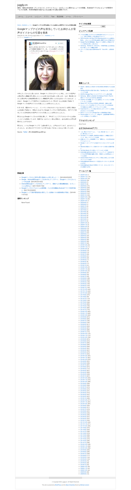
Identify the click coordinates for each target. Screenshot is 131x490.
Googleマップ (28, 37)
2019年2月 (83, 263)
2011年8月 (83, 429)
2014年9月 (83, 361)
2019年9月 (83, 250)
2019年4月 (83, 259)
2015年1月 (83, 354)
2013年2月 (83, 396)
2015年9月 (83, 339)
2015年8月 (83, 341)
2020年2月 (83, 241)
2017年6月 (83, 300)
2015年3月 (83, 350)
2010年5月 (83, 457)
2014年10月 (83, 359)
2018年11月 (83, 269)
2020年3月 (83, 239)
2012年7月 (83, 409)
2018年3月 (83, 283)
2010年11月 (83, 446)
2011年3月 (83, 439)
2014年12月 (83, 355)
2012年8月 (83, 407)
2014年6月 (83, 367)
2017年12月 (83, 289)
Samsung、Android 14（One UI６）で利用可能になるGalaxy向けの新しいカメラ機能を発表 (97, 46)
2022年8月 (83, 204)
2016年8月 (83, 319)
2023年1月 (83, 195)
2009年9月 (83, 472)
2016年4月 (83, 326)
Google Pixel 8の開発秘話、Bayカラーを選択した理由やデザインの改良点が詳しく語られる (97, 43)
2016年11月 (83, 313)
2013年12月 (83, 378)
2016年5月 (83, 324)
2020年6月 (83, 234)
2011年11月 (83, 424)
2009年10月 (83, 470)
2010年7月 (83, 453)
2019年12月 (83, 245)
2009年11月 (83, 468)
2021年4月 (83, 215)
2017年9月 (83, 295)
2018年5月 (83, 280)
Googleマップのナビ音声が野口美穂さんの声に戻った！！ (40, 177)
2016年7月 (83, 320)
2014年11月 (83, 357)
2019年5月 (83, 258)
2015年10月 (83, 337)
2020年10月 (83, 226)
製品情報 (60, 16)
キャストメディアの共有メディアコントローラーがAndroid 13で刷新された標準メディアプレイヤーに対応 (96, 106)
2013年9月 (83, 383)
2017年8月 (83, 296)
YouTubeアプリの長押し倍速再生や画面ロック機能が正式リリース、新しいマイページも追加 (97, 136)
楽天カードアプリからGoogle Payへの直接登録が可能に (96, 112)
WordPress (58, 485)
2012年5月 (83, 413)
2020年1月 (83, 243)
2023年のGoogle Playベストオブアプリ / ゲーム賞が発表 (96, 94)
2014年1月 (83, 376)
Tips (52, 16)
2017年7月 (83, 298)
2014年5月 (83, 368)
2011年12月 (83, 422)
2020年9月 (83, 228)
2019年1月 (83, 265)
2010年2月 (83, 463)
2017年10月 (83, 293)
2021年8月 (83, 211)
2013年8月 (83, 385)
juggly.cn (22, 4)
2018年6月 (83, 278)
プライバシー (78, 16)
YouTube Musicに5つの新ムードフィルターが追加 (94, 150)
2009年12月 (83, 466)
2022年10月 (83, 200)
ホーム (20, 16)
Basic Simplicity (70, 485)
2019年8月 (83, 252)
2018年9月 (83, 272)
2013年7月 (83, 387)
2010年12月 (83, 444)
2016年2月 (83, 330)
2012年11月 (83, 402)
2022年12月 (83, 197)
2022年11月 (83, 199)
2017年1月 (83, 309)
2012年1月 (83, 420)
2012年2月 (83, 418)
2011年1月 (83, 442)
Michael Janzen (84, 485)
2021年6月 (83, 213)
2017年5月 (83, 302)
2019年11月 (83, 247)
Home (19, 25)
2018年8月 (83, 274)
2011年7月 (83, 431)
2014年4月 (83, 370)
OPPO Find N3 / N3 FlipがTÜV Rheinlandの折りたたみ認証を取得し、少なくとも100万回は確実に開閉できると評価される (97, 39)
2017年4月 (83, 304)
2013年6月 (83, 389)
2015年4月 (83, 348)
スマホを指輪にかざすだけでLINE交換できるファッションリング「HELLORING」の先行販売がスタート (97, 35)
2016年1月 (83, 331)
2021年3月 (83, 217)
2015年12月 (83, 333)
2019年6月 (83, 256)
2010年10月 (83, 448)
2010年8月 (83, 451)
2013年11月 (83, 379)
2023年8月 (83, 182)
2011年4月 (83, 437)
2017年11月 (83, 291)
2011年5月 (83, 435)
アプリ (46, 16)
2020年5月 (83, 235)
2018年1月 (83, 287)
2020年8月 (83, 230)
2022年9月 (83, 202)
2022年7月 (83, 206)
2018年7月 (83, 276)
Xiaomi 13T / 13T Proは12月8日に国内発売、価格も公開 (95, 103)
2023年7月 (83, 184)
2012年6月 (83, 411)
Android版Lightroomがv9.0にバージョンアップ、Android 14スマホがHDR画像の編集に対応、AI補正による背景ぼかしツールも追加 (97, 154)
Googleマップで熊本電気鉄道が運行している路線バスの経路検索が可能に (45, 192)
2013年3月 (83, 394)
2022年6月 (83, 208)
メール (68, 16)
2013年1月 (83, 398)
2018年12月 (83, 267)
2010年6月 (83, 455)
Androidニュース (26, 25)
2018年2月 (83, 285)
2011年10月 (83, 426)
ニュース (29, 16)
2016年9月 (83, 317)
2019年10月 (83, 248)
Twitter (25, 132)
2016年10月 (83, 315)
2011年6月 (83, 433)
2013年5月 (83, 391)
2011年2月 (83, 440)
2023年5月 (83, 187)
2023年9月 (83, 180)
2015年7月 (83, 343)
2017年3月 (83, 306)
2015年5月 (83, 346)
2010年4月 (83, 459)
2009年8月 (83, 474)
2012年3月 (83, 416)
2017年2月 (83, 307)
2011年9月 (83, 427)
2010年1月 (83, 464)
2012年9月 (83, 405)
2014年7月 (83, 365)
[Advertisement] (47, 152)
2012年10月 (83, 403)
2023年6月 (83, 186)
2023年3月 (83, 191)
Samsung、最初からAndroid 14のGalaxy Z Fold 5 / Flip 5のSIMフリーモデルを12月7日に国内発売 (96, 97)
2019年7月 (83, 254)
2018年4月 (83, 282)
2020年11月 (83, 224)
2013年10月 (83, 381)
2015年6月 (83, 344)
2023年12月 (83, 175)
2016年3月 (83, 328)
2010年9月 (83, 450)
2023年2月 (83, 193)
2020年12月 (83, 223)
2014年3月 (83, 372)
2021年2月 (83, 219)
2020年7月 (83, 232)
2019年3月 (83, 261)
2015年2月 (83, 352)
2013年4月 (83, 392)
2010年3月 (83, 461)
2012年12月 (83, 400)
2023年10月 (83, 178)
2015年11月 (83, 335)
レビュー (38, 16)
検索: (80, 26)
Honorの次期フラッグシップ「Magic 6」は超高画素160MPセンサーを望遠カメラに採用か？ (97, 115)
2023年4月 (83, 189)
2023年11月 (83, 176)
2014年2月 (83, 374)
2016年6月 (83, 322)
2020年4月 (83, 237)
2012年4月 (83, 415)
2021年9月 (83, 210)
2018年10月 (83, 271)
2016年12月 (83, 311)
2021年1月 (83, 221)
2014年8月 (83, 363)
